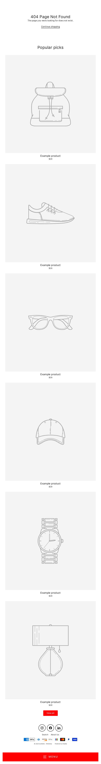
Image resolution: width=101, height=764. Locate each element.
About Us (55, 735)
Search (45, 735)
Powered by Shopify (61, 743)
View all (50, 713)
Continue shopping (50, 26)
